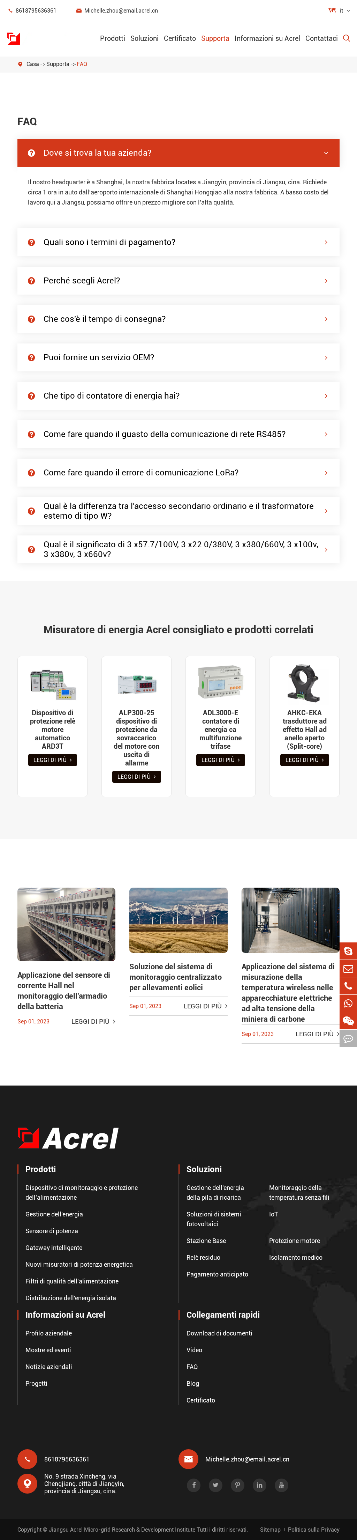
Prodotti (112, 38)
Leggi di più (50, 760)
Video (194, 1350)
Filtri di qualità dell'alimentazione (72, 1281)
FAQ (82, 64)
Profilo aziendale (48, 1333)
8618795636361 (31, 10)
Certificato (180, 38)
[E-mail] (348, 968)
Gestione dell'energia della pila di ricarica (215, 1192)
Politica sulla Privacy (314, 1529)
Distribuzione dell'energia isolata (70, 1298)
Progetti (36, 1383)
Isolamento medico (295, 1257)
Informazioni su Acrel (267, 38)
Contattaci (321, 38)
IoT (273, 1214)
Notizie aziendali (48, 1366)
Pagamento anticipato (217, 1274)
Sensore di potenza (51, 1231)
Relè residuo (203, 1257)
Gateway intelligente (53, 1247)
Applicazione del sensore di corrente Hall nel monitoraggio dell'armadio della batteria (63, 991)
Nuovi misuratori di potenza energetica (79, 1264)
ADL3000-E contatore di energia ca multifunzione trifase (220, 729)
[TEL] (348, 985)
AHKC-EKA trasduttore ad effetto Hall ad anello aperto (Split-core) (305, 729)
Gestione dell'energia (54, 1214)
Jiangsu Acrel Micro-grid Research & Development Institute (122, 1529)
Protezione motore (294, 1240)
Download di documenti (219, 1333)
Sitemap (270, 1529)
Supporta (215, 38)
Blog (193, 1383)
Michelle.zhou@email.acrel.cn (117, 10)
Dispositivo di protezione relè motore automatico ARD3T (52, 729)
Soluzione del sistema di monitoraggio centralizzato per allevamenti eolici (175, 977)
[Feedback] (348, 1038)
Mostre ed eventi (48, 1350)
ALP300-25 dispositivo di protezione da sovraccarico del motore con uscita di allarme (136, 738)
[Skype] (348, 951)
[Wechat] (348, 1020)
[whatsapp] (348, 1003)
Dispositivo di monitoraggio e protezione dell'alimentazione (81, 1192)
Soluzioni (144, 38)
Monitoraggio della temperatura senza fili (299, 1192)
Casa (32, 64)
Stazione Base (206, 1240)
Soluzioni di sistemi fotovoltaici (214, 1219)
